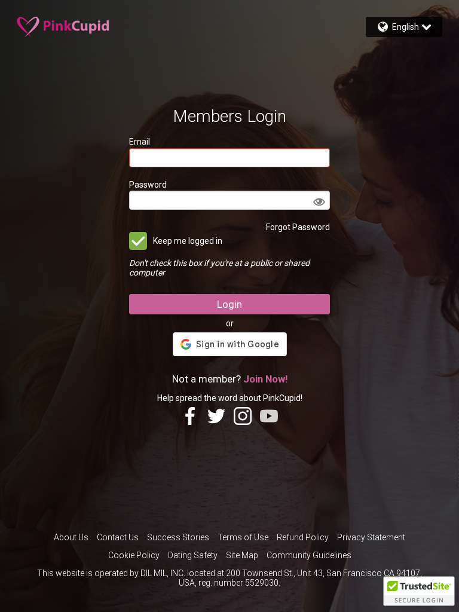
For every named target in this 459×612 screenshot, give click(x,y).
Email (139, 141)
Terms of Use (243, 537)
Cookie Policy (134, 555)
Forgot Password (298, 227)
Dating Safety (193, 555)
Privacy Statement (371, 537)
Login (229, 304)
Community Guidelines (309, 555)
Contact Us (118, 537)
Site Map (242, 555)
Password (148, 184)
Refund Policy (303, 537)
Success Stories (178, 537)
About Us (71, 537)
